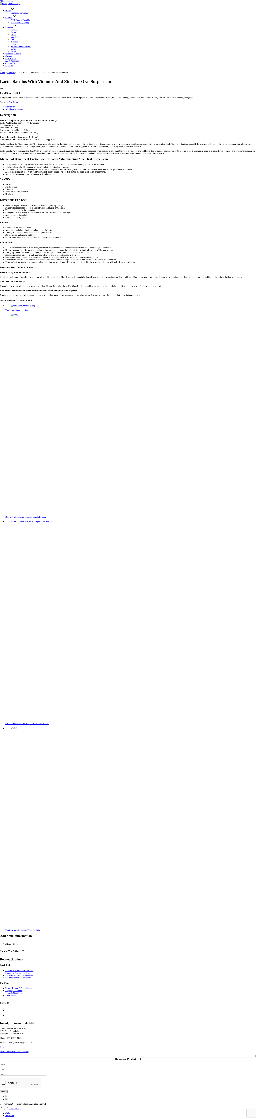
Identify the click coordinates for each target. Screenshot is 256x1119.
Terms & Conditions (13, 993)
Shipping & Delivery (14, 990)
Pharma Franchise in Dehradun (18, 978)
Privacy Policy (11, 995)
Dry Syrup (13, 102)
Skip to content (6, 1)
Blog (2, 1047)
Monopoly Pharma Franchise (17, 973)
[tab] (10, 107)
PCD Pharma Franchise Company (19, 970)
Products (11, 72)
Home (2, 72)
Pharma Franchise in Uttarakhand (19, 975)
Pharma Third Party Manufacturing (14, 1051)
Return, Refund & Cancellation (18, 988)
